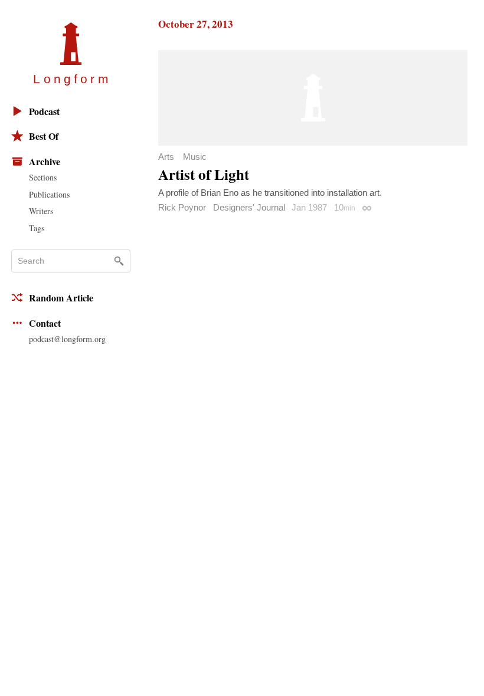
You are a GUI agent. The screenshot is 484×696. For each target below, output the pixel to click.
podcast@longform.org (67, 338)
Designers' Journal (249, 207)
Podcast (44, 111)
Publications (49, 194)
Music (195, 156)
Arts (166, 156)
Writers (41, 210)
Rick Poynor (182, 207)
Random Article (61, 297)
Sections (43, 177)
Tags (36, 228)
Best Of (43, 136)
